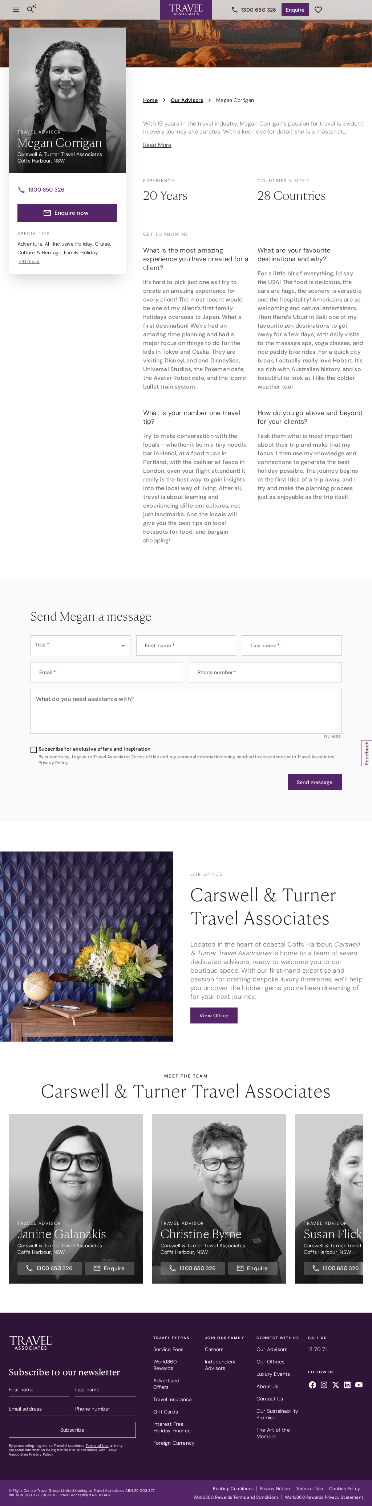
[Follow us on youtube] (359, 1386)
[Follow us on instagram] (324, 1386)
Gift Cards (165, 1411)
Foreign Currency (174, 1443)
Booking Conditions (233, 1488)
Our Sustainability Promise (277, 1414)
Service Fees (168, 1349)
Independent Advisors (220, 1364)
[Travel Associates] (186, 10)
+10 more (29, 261)
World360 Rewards (165, 1364)
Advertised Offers (166, 1383)
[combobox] (80, 646)
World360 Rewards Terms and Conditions (236, 1497)
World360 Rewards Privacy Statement (324, 1497)
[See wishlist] (318, 9)
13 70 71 (317, 1349)
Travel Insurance (172, 1399)
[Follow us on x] (335, 1386)
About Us (267, 1386)
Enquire (295, 10)
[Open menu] (16, 10)
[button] (314, 782)
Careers (214, 1349)
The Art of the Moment (273, 1433)
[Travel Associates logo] (30, 1351)
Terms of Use (97, 1445)
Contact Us (269, 1398)
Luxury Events (273, 1374)
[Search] (30, 10)
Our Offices (270, 1361)
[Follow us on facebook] (312, 1386)
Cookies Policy (344, 1488)
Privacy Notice (275, 1488)
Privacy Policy (41, 1454)
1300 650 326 (258, 10)
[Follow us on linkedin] (347, 1386)
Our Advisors (271, 1349)
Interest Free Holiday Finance (172, 1427)
